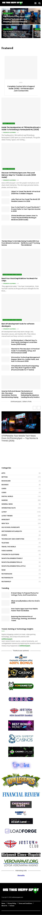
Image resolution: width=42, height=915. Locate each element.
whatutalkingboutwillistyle (13, 566)
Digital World (7, 496)
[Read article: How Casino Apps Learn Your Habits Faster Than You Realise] (6, 611)
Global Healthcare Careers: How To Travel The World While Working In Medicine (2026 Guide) (24, 218)
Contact (12, 905)
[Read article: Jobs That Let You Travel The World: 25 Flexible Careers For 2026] (6, 201)
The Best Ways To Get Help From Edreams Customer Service (11, 243)
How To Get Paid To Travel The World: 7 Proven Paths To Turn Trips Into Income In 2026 (25, 209)
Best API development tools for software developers (18, 325)
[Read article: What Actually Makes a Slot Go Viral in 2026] (6, 603)
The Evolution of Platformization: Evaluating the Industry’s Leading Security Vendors (30, 394)
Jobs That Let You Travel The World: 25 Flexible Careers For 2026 (25, 200)
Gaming (5, 500)
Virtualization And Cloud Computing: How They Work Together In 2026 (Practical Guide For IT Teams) (25, 368)
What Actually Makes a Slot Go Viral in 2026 (25, 602)
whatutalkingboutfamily (12, 558)
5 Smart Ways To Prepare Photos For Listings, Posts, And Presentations (25, 594)
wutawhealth (7, 578)
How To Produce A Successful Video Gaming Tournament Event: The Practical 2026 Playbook (16, 34)
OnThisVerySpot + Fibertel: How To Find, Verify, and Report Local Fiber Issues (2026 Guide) (24, 342)
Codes (4, 492)
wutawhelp (6, 581)
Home (3, 903)
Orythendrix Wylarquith (12, 531)
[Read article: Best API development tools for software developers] (21, 308)
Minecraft (6, 519)
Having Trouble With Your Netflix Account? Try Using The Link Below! (30, 243)
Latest (4, 512)
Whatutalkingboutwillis (12, 562)
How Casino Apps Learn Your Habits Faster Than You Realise (24, 610)
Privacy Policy (12, 903)
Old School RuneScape (11, 527)
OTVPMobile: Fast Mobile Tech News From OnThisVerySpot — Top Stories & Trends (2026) (20, 438)
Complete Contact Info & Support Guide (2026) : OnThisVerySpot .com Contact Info (21, 88)
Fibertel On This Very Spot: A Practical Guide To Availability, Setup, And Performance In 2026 (25, 351)
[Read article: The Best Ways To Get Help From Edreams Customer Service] (11, 232)
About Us (4, 905)
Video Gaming (8, 13)
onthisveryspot (24, 646)
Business (5, 485)
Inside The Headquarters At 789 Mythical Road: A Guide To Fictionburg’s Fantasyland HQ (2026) (21, 128)
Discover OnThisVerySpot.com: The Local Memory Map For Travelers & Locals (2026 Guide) (19, 175)
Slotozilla (21, 875)
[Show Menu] (35, 3)
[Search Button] (39, 3)
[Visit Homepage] (13, 3)
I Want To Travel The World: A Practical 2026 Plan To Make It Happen (25, 192)
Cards (4, 488)
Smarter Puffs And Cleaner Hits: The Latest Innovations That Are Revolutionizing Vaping (11, 394)
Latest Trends (7, 516)
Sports (4, 535)
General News (7, 504)
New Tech (5, 523)
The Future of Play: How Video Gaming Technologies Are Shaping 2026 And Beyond (16, 19)
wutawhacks (7, 574)
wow (4, 570)
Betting (5, 477)
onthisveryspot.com (17, 897)
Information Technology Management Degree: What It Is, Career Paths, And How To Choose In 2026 (25, 359)
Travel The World (8, 123)
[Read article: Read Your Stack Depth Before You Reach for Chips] (21, 262)
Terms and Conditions (25, 903)
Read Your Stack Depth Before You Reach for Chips (20, 279)
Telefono (5, 543)
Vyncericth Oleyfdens (9, 132)
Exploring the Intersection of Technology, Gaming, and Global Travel (23, 618)
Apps (20, 82)
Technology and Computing (12, 274)
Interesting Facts (9, 508)
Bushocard (6, 481)
